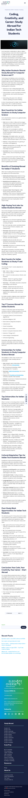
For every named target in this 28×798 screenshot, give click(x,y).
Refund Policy (7, 795)
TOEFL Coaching (8, 752)
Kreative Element (11, 788)
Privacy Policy (7, 790)
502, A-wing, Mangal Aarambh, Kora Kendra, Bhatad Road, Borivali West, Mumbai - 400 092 (13, 703)
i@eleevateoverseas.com (10, 698)
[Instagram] (9, 714)
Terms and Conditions (9, 792)
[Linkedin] (26, 401)
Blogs (5, 768)
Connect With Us (8, 779)
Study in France (8, 739)
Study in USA (7, 729)
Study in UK (7, 728)
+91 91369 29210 (8, 695)
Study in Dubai (8, 734)
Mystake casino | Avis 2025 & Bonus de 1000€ (13, 638)
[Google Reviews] (22, 714)
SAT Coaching (8, 756)
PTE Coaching (7, 751)
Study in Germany (8, 737)
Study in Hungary (8, 742)
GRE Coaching (8, 754)
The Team (7, 778)
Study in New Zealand (9, 733)
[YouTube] (16, 714)
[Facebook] (26, 397)
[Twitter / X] (26, 403)
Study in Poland (8, 740)
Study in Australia (8, 731)
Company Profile (8, 775)
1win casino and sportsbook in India (11, 641)
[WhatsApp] (26, 395)
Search (3, 624)
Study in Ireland (8, 736)
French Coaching (8, 757)
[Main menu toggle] (25, 3)
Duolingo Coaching (9, 760)
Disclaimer (6, 793)
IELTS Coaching (8, 749)
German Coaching (9, 759)
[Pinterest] (26, 399)
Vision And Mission (9, 776)
